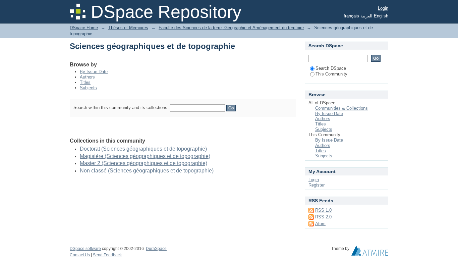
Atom (320, 223)
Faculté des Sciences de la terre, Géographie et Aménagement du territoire (231, 27)
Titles (85, 82)
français (351, 15)
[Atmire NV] (369, 252)
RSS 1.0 (323, 210)
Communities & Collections (341, 108)
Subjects (88, 87)
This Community (331, 73)
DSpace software (85, 248)
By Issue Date (94, 71)
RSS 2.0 (323, 216)
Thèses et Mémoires (128, 27)
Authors (87, 77)
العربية (366, 15)
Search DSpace (331, 68)
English (381, 15)
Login (383, 8)
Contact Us (80, 255)
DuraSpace (156, 248)
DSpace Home (84, 27)
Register (316, 185)
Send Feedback (107, 255)
